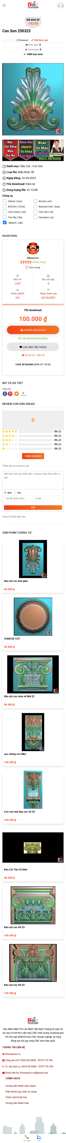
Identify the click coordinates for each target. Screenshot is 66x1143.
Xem (34, 267)
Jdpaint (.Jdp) (15, 222)
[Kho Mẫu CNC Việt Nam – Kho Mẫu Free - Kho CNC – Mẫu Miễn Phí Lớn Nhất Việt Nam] (33, 5)
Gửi (33, 507)
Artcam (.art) (45, 201)
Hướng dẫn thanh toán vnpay (21, 1085)
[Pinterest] (10, 393)
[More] (16, 393)
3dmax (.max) (15, 201)
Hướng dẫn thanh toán (17, 1103)
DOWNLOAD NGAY (34, 330)
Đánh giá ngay (33, 456)
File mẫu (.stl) (46, 211)
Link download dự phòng (34, 338)
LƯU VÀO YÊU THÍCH (34, 347)
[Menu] (4, 5)
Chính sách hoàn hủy (16, 1097)
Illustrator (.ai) (46, 217)
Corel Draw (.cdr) (17, 211)
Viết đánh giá (40, 40)
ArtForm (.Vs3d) (16, 206)
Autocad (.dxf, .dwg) (49, 206)
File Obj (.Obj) (15, 217)
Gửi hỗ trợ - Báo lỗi (34, 355)
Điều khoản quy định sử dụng (21, 1091)
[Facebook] (5, 393)
